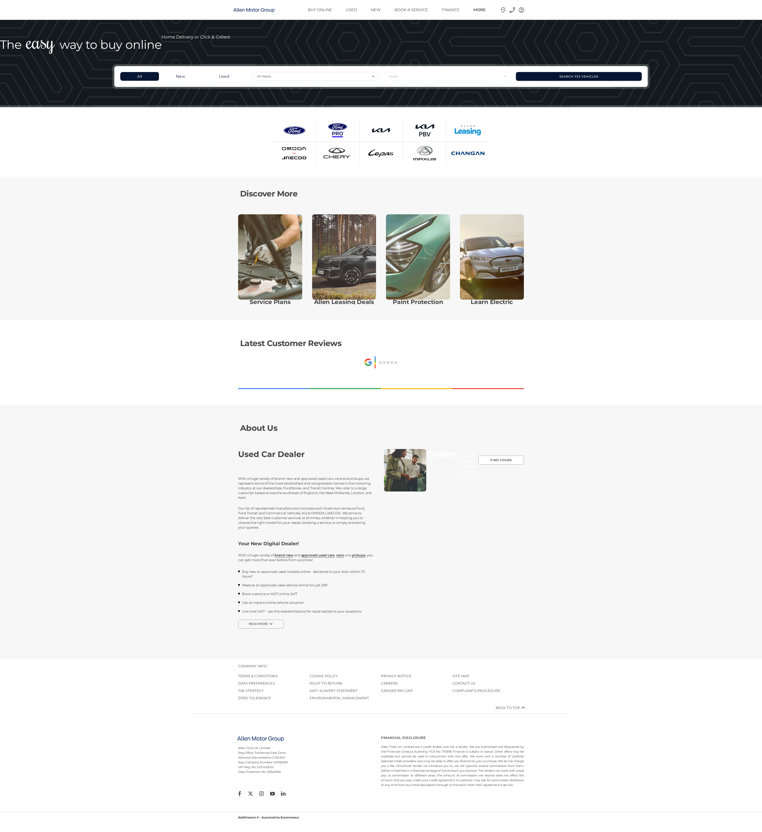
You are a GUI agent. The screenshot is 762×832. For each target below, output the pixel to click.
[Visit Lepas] (381, 153)
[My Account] (521, 10)
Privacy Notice (396, 676)
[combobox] (315, 76)
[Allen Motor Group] (258, 10)
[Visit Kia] (381, 130)
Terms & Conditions (258, 676)
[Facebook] (239, 793)
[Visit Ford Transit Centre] (337, 130)
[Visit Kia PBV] (424, 130)
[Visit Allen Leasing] (468, 130)
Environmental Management (339, 698)
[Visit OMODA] (294, 153)
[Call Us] (512, 10)
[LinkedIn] (283, 793)
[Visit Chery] (337, 153)
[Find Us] (502, 10)
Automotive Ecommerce (280, 817)
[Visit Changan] (468, 153)
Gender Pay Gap (397, 691)
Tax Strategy (251, 691)
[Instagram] (261, 793)
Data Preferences (256, 683)
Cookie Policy (324, 676)
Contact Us (463, 683)
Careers (389, 683)
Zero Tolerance (254, 698)
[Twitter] (250, 793)
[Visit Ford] (294, 130)
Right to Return (326, 683)
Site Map (460, 676)
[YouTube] (272, 793)
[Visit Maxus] (424, 153)
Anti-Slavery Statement (334, 691)
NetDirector (247, 817)
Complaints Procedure (476, 691)
